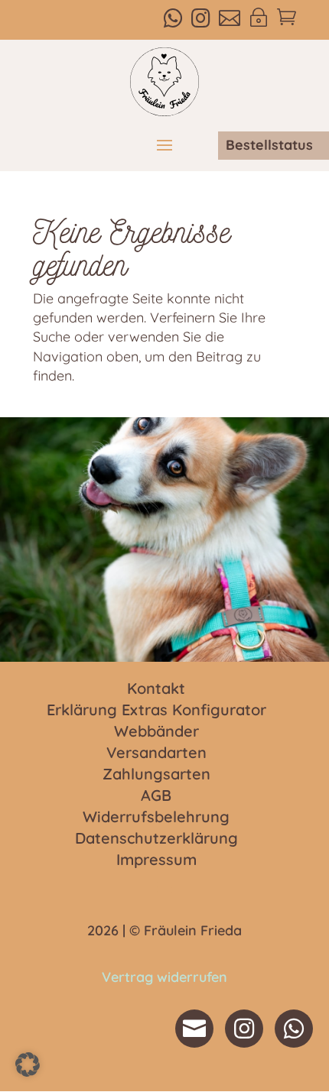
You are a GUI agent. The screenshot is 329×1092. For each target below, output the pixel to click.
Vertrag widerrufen (164, 977)
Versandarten (156, 753)
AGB (156, 796)
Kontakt (156, 689)
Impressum (156, 860)
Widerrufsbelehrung (156, 817)
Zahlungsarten (156, 774)
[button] (27, 1064)
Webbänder (156, 732)
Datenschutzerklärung (156, 839)
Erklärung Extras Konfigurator (156, 710)
